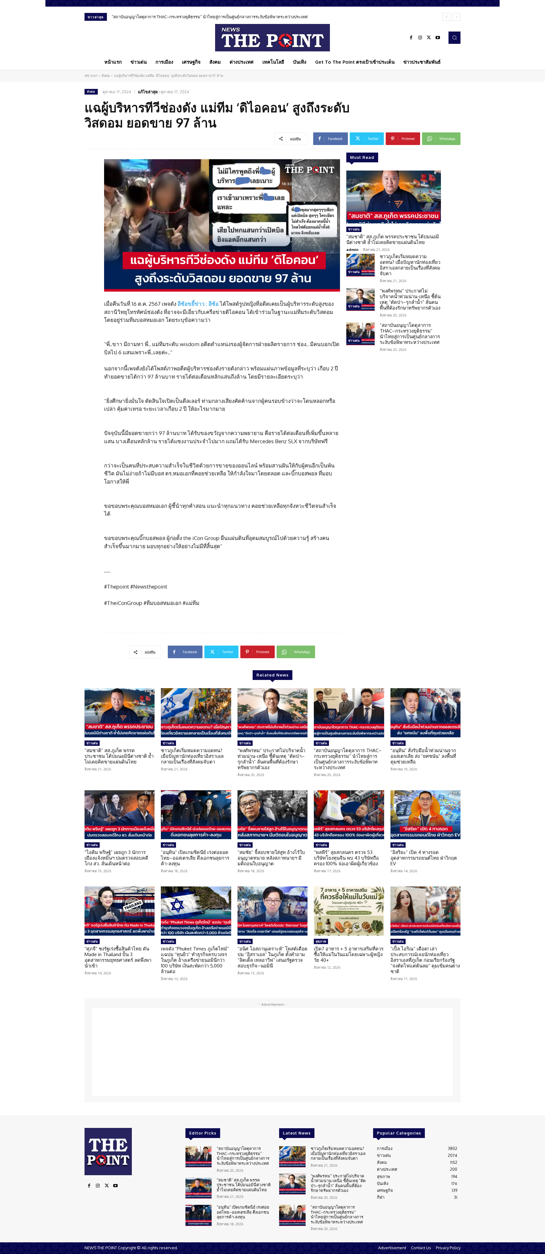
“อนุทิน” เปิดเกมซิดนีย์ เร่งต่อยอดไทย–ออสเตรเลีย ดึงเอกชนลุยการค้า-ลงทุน (195, 858)
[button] (454, 38)
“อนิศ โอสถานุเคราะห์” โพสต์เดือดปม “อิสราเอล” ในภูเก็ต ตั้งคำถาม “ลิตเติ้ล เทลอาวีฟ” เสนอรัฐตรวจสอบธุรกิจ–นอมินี (272, 957)
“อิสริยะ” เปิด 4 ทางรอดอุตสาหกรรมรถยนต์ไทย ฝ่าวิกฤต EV (423, 858)
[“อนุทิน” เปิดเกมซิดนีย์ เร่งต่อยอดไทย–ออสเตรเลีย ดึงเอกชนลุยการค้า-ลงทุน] (196, 814)
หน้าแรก (91, 75)
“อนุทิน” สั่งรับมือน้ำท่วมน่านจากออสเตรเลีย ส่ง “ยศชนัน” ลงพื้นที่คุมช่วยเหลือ (423, 756)
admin (352, 249)
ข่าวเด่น (354, 229)
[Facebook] (411, 37)
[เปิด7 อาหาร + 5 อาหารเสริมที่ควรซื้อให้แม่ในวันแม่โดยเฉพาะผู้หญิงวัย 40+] (349, 911)
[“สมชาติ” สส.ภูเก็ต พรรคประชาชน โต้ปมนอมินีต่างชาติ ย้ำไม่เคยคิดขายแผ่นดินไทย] (393, 197)
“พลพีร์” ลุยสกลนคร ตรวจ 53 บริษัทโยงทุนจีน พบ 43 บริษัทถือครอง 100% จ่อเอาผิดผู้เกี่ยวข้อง (346, 858)
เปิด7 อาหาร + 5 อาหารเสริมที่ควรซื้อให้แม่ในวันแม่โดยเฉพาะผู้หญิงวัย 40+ (349, 954)
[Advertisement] (272, 1052)
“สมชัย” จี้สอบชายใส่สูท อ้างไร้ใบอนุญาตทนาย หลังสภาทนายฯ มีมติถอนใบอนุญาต (271, 858)
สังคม (106, 75)
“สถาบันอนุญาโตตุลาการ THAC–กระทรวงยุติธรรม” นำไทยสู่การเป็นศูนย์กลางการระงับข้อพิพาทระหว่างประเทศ (210, 16)
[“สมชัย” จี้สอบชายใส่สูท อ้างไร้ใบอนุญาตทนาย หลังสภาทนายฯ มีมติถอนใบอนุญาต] (272, 814)
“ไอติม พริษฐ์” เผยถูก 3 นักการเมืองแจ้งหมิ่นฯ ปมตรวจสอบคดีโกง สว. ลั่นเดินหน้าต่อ (116, 858)
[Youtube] (437, 37)
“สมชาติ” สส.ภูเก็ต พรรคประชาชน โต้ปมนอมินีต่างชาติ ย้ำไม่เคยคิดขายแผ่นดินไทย (392, 239)
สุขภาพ (321, 941)
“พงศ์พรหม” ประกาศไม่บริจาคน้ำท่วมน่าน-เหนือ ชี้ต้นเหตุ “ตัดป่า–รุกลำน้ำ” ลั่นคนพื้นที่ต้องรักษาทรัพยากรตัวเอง (410, 299)
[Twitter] (429, 37)
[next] (456, 17)
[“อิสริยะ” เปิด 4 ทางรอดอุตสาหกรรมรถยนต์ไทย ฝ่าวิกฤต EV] (425, 814)
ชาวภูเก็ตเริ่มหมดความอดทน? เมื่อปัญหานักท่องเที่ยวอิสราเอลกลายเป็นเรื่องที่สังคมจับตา (410, 264)
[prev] (446, 17)
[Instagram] (420, 37)
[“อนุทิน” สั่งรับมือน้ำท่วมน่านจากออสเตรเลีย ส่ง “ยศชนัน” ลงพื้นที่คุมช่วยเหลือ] (425, 712)
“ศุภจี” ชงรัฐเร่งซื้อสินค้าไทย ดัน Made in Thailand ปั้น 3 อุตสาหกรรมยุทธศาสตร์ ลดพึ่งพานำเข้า (118, 957)
